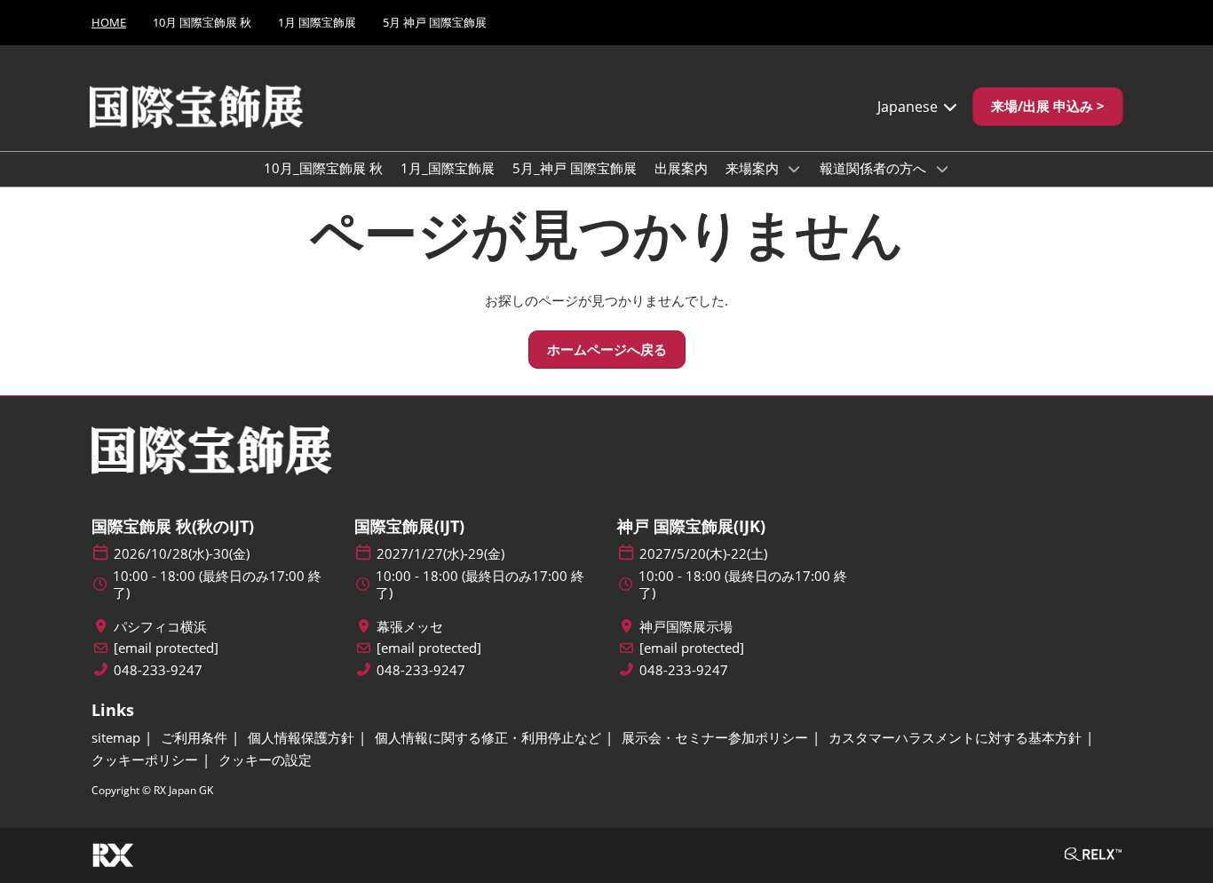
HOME (108, 22)
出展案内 (681, 168)
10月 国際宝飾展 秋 (202, 22)
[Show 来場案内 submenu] (795, 169)
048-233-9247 (158, 670)
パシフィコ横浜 (160, 626)
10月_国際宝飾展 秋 (323, 168)
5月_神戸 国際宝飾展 (574, 168)
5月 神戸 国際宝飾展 (435, 22)
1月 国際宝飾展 (317, 22)
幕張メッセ (410, 626)
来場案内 (753, 168)
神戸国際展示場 (686, 626)
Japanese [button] (909, 106)
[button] (1047, 106)
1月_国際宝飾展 (447, 168)
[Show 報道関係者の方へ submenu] (942, 169)
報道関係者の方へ (875, 168)
